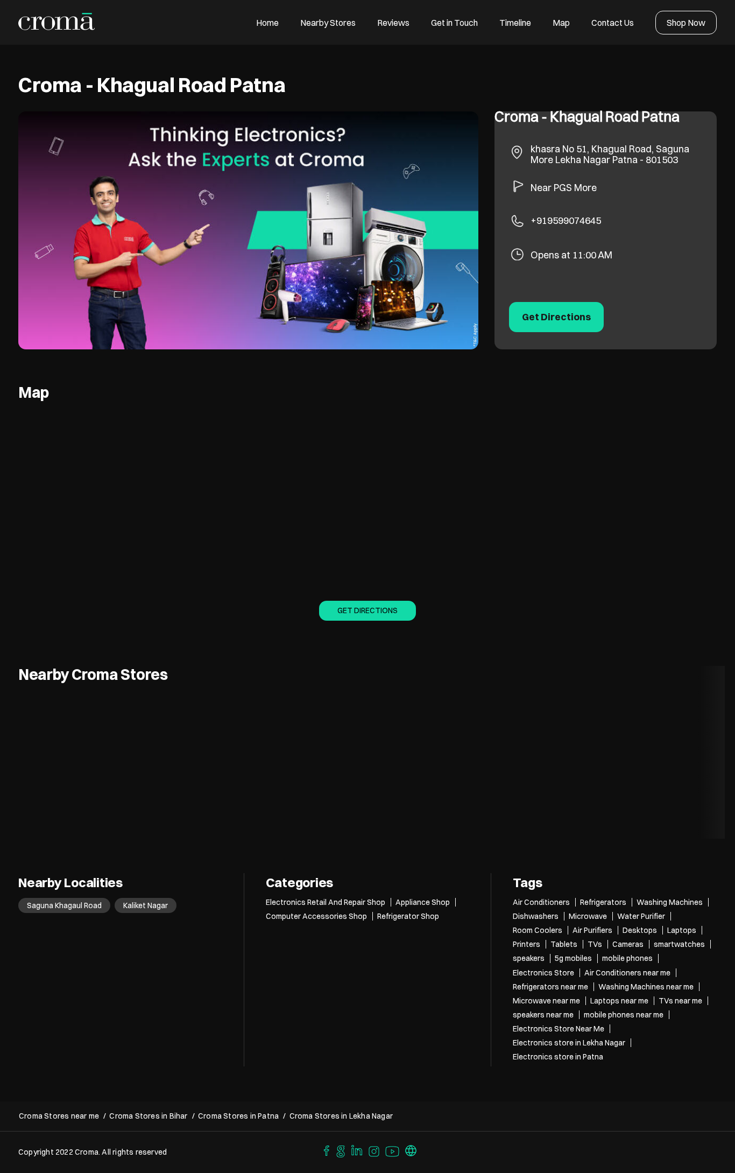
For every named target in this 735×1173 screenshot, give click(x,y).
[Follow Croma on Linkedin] (357, 1149)
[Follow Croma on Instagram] (374, 1149)
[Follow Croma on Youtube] (392, 1149)
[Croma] (56, 22)
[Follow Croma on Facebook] (323, 1149)
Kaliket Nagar (145, 905)
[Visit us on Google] (340, 1149)
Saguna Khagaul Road (64, 905)
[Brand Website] (411, 1149)
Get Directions (367, 610)
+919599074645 (566, 220)
